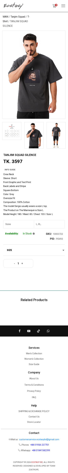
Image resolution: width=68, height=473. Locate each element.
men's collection (34, 353)
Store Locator (34, 422)
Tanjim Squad (18, 16)
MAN (5, 16)
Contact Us (34, 417)
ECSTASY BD (37, 462)
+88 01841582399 (41, 450)
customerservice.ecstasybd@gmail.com (39, 439)
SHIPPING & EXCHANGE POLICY (34, 411)
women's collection (34, 359)
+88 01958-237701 (39, 445)
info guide (10, 170)
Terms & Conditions (34, 385)
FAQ (34, 397)
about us (34, 378)
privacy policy (34, 391)
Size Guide (34, 364)
